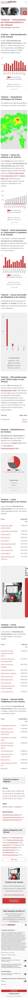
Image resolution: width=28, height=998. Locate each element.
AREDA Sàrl (4, 768)
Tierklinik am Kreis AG (7, 728)
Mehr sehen (14, 859)
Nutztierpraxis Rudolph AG (8, 725)
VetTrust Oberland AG (7, 691)
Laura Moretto (5, 540)
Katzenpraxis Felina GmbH (8, 544)
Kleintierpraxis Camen (7, 679)
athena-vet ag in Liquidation (8, 673)
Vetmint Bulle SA (5, 553)
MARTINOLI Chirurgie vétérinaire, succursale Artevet (7, 653)
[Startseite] (8, 2)
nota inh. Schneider (6, 547)
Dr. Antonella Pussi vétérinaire (9, 531)
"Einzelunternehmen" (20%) (10, 448)
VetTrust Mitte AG (6, 683)
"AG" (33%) (7, 446)
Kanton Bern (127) (11, 176)
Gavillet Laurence (5, 534)
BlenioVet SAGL (5, 537)
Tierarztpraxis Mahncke (7, 670)
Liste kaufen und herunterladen (14, 900)
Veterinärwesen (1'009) (8, 390)
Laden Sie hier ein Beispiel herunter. (14, 895)
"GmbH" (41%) (16, 443)
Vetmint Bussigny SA (7, 550)
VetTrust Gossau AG (7, 676)
